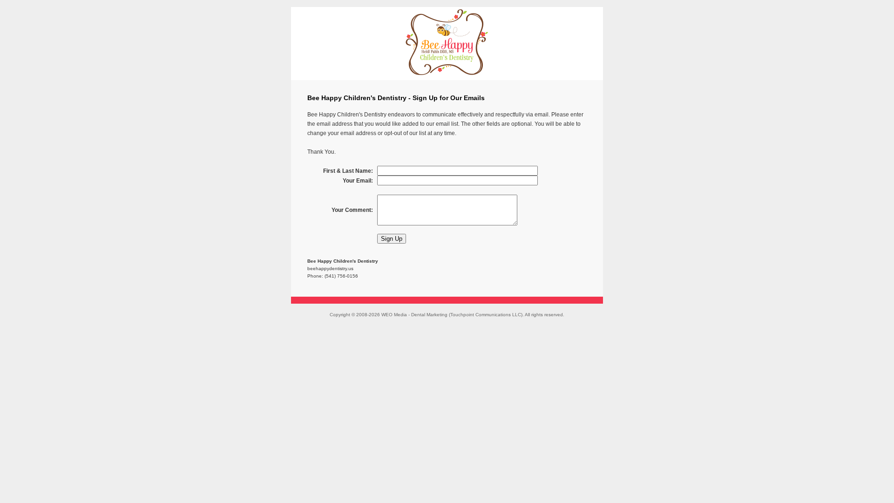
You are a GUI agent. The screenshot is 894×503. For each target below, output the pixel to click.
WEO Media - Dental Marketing (414, 314)
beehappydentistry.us (330, 268)
